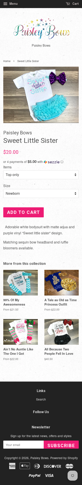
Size (6, 185)
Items (7, 166)
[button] (41, 161)
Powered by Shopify (64, 458)
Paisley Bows (39, 458)
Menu (13, 3)
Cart (75, 3)
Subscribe (61, 445)
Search (41, 399)
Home (6, 61)
